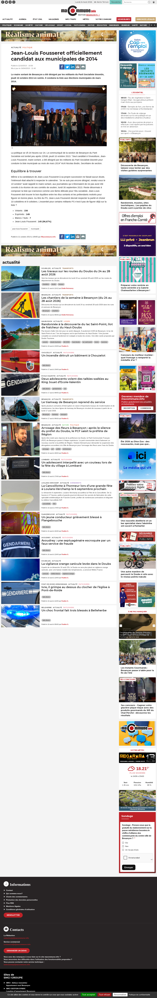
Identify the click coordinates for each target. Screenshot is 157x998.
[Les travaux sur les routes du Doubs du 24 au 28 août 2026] (20, 277)
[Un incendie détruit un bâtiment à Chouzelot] (20, 361)
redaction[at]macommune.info (16, 938)
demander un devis (17, 951)
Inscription (129, 408)
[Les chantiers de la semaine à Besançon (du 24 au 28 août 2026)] (20, 304)
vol (65, 389)
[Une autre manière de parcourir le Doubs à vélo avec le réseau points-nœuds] (137, 556)
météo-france (55, 574)
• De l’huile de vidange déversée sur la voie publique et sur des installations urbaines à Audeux (136, 115)
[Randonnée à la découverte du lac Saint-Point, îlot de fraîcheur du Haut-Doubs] (20, 330)
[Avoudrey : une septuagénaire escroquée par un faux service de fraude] (20, 546)
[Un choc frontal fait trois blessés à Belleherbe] (20, 616)
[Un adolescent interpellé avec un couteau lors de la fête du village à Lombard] (20, 468)
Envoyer (128, 867)
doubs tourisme (55, 342)
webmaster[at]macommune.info (17, 964)
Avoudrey (46, 537)
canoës (45, 342)
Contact (9, 890)
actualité (16, 47)
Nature (65, 425)
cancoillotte (46, 504)
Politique (27, 47)
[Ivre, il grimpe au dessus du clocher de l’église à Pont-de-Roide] (20, 593)
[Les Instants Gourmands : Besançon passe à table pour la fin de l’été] (137, 652)
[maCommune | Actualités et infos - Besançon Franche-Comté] (78, 11)
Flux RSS (10, 903)
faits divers (46, 365)
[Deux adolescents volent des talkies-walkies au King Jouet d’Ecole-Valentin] (20, 385)
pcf (52, 449)
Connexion (145, 408)
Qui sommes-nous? (14, 893)
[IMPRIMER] (83, 67)
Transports (67, 268)
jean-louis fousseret (20, 229)
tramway (55, 414)
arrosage (46, 449)
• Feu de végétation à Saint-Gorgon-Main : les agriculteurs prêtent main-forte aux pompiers (137, 100)
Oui (126, 843)
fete (54, 504)
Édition (82, 15)
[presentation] (121, 625)
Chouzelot (46, 353)
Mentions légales (13, 906)
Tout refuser (104, 994)
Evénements (75, 483)
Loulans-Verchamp (50, 483)
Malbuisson (46, 321)
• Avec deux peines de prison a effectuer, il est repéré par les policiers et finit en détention (137, 124)
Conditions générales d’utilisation (20, 909)
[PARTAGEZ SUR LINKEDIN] (72, 67)
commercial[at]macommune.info (17, 944)
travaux (61, 284)
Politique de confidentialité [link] (139, 995)
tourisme (104, 342)
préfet (58, 449)
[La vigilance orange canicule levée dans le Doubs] (20, 570)
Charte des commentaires (16, 897)
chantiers (46, 284)
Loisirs (67, 321)
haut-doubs (76, 342)
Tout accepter (88, 994)
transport (64, 414)
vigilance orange (68, 574)
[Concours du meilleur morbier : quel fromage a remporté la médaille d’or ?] (137, 339)
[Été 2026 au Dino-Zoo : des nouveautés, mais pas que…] (137, 426)
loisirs (97, 342)
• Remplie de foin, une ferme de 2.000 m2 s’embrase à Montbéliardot (137, 108)
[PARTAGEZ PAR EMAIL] (77, 67)
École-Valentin (48, 376)
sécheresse (67, 449)
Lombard (45, 459)
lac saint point (87, 342)
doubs (54, 284)
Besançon (46, 295)
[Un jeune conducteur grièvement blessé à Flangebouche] (20, 523)
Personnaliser (120, 994)
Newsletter (13, 915)
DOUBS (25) (46, 268)
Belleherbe (46, 607)
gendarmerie (57, 389)
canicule (45, 574)
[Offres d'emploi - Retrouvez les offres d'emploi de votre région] (137, 223)
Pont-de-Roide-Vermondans (54, 584)
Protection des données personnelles (22, 900)
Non (126, 846)
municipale (35, 229)
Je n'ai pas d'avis (131, 850)
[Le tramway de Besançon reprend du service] (20, 408)
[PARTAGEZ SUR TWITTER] (67, 67)
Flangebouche (48, 514)
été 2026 (66, 342)
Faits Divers (68, 353)
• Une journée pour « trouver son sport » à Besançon (136, 132)
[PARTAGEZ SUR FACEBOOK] (61, 67)
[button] (149, 2)
